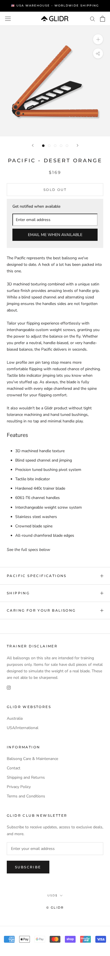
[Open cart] (102, 19)
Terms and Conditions (26, 796)
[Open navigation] (8, 18)
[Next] (77, 145)
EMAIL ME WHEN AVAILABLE (55, 234)
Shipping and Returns (26, 777)
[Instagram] (9, 687)
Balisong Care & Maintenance (32, 758)
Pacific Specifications (37, 576)
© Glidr (55, 907)
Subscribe (28, 867)
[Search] (92, 18)
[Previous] (33, 145)
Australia (15, 718)
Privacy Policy (19, 786)
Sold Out (55, 190)
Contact (13, 768)
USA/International (22, 727)
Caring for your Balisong (41, 610)
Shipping (18, 593)
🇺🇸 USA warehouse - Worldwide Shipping (55, 5)
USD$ (52, 895)
